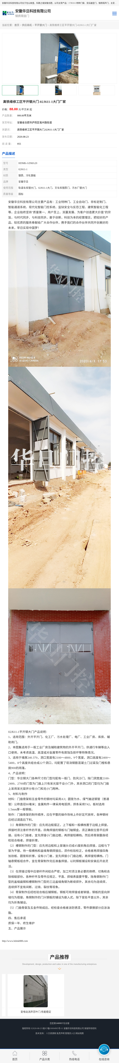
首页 (16, 25)
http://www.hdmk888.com (15, 941)
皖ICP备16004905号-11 (53, 1028)
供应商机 (27, 25)
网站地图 (80, 1033)
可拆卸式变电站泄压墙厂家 (30, 1011)
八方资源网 (51, 1033)
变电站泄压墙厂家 (89, 1011)
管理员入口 (70, 1033)
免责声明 (61, 1033)
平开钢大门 (41, 25)
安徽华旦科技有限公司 (74, 1028)
